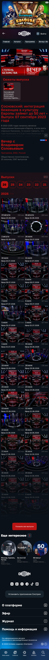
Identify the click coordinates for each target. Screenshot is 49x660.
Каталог (17, 42)
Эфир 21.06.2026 (8, 433)
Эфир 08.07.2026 (32, 282)
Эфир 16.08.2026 (32, 218)
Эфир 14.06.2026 (32, 476)
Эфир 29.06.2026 (8, 368)
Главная (6, 42)
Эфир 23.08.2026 (8, 218)
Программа (30, 42)
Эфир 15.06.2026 (8, 476)
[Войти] (37, 33)
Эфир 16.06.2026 (32, 454)
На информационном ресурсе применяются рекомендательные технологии (19, 639)
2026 (12, 194)
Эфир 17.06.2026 (8, 454)
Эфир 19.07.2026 (8, 261)
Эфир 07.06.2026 (32, 519)
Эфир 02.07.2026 (32, 325)
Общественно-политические (15, 157)
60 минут (37, 558)
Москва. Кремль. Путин (8, 559)
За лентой (21, 558)
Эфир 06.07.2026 (32, 304)
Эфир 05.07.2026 (8, 325)
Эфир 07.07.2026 (8, 304)
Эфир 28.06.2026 (32, 368)
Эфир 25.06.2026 (8, 390)
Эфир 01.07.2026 (8, 347)
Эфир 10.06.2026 (8, 497)
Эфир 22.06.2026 (32, 411)
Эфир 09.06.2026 (32, 497)
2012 (15, 153)
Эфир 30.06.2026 (32, 347)
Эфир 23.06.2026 (8, 411)
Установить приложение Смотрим (24, 594)
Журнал (8, 621)
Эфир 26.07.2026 (32, 239)
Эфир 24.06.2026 (32, 390)
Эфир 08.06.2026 (8, 519)
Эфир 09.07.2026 (8, 282)
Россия (22, 153)
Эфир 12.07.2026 (32, 261)
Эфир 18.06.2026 (32, 433)
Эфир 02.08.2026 (8, 239)
